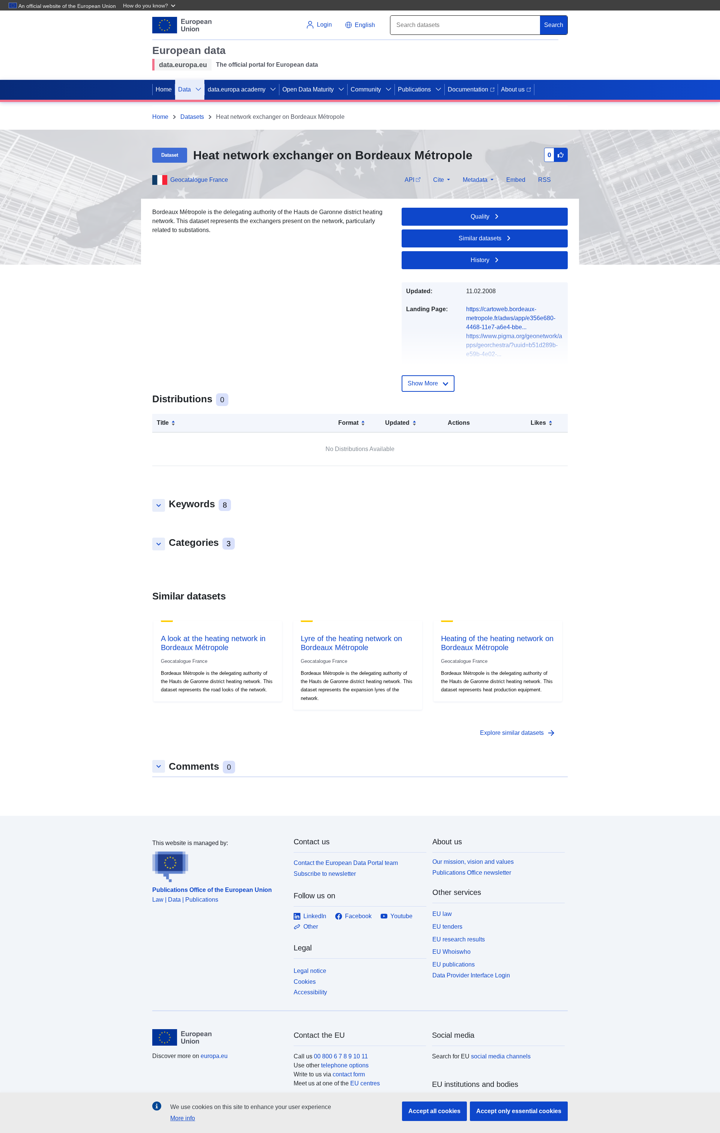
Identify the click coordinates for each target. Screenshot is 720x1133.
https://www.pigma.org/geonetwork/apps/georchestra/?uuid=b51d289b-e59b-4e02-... (514, 345)
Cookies (305, 982)
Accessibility (310, 992)
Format (348, 423)
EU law (442, 914)
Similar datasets (480, 238)
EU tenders (447, 926)
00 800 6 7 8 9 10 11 (341, 1056)
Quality (480, 216)
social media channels (501, 1056)
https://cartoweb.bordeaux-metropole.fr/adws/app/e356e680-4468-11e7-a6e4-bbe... (510, 318)
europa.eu (214, 1056)
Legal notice (310, 971)
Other (310, 926)
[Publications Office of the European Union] (218, 865)
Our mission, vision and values (473, 862)
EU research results (458, 939)
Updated (397, 423)
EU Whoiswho (451, 952)
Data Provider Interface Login (471, 975)
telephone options (345, 1065)
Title (163, 423)
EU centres (365, 1083)
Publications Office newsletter (471, 872)
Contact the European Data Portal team (346, 863)
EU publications (453, 964)
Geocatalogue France (199, 180)
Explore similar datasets (518, 732)
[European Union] (218, 1037)
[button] (150, 5)
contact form (349, 1074)
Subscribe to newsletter (325, 874)
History (480, 260)
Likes (538, 423)
